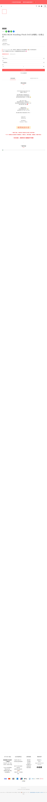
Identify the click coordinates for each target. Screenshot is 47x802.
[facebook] (9, 31)
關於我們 (28, 760)
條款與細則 (29, 767)
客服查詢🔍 (39, 760)
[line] (6, 31)
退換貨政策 (29, 766)
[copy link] (14, 31)
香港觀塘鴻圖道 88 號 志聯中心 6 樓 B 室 (36, 792)
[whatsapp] (11, 31)
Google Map (9, 770)
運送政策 (28, 763)
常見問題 (28, 761)
